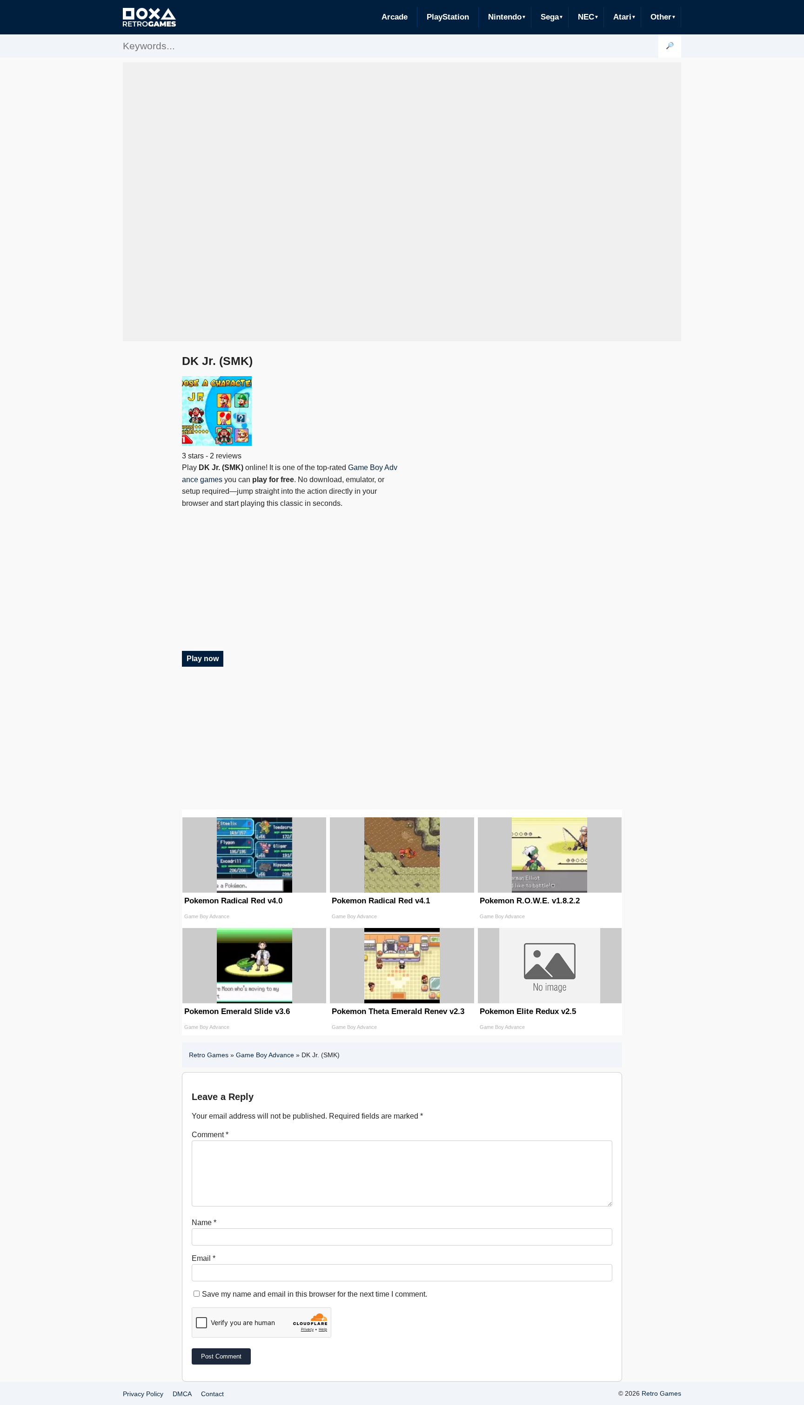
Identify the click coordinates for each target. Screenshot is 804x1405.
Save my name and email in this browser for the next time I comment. (314, 1294)
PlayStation (448, 17)
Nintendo (505, 17)
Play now (203, 659)
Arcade (395, 17)
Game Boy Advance (265, 1055)
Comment (210, 1135)
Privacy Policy (143, 1394)
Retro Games (208, 1055)
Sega (550, 17)
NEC (586, 17)
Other (660, 17)
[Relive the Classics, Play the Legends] (149, 17)
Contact (212, 1394)
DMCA (182, 1394)
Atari (622, 17)
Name (204, 1222)
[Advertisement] (402, 201)
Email (203, 1258)
